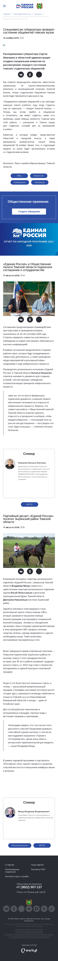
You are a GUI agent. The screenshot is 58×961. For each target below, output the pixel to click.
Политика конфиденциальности (29, 932)
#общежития (20, 182)
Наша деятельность (22, 14)
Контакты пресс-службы (17, 876)
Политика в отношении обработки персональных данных (29, 934)
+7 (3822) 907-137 (29, 887)
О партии (9, 865)
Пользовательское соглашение (29, 929)
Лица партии (37, 865)
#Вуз (19, 176)
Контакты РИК (38, 869)
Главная (6, 14)
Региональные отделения (12, 870)
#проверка (40, 182)
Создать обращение (29, 211)
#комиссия (39, 176)
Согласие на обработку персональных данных (29, 937)
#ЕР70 (29, 504)
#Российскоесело (20, 845)
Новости (38, 14)
